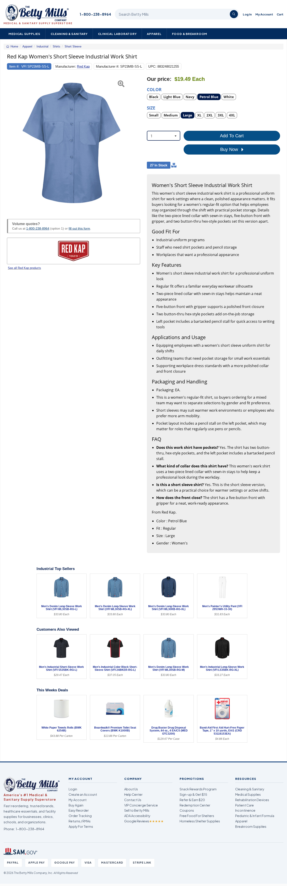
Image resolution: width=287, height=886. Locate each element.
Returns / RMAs (80, 821)
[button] (11, 142)
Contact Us (132, 800)
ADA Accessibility (137, 816)
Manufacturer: (65, 66)
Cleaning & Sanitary (69, 34)
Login (73, 789)
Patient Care (244, 805)
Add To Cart (232, 135)
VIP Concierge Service (141, 805)
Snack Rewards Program (198, 789)
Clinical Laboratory (117, 34)
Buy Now (229, 149)
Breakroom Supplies (250, 826)
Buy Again (76, 805)
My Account (264, 14)
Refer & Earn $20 (192, 800)
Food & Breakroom (189, 34)
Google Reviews (144, 821)
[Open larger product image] (73, 142)
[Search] (234, 14)
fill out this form (79, 228)
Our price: (159, 79)
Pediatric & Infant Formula (254, 816)
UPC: (152, 66)
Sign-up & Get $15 (193, 794)
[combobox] (163, 136)
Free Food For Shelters (197, 816)
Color (154, 89)
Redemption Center (195, 805)
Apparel (154, 34)
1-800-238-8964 (95, 14)
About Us (131, 789)
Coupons (187, 810)
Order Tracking (80, 816)
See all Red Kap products (24, 268)
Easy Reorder (79, 810)
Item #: (14, 66)
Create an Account (83, 794)
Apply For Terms (81, 826)
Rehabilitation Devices (252, 800)
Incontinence (245, 810)
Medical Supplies (24, 34)
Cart (280, 14)
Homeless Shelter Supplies (200, 821)
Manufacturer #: (107, 66)
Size (151, 107)
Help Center (133, 794)
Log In (247, 14)
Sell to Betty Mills (136, 810)
